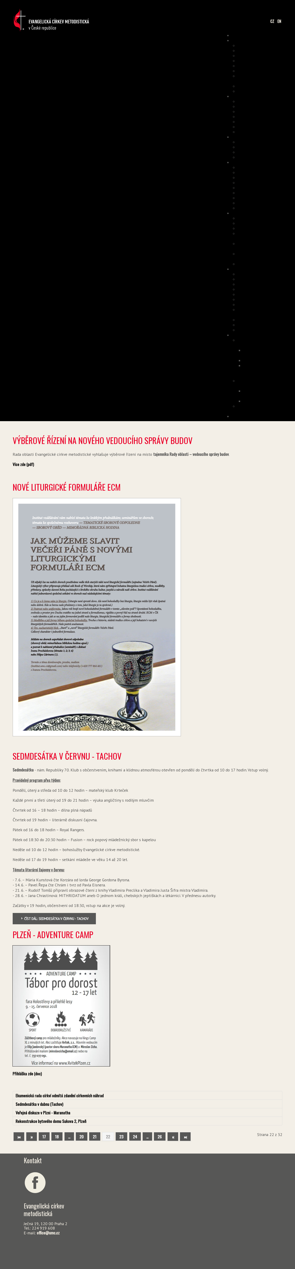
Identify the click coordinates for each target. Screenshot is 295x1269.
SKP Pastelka (267, 320)
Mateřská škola (266, 264)
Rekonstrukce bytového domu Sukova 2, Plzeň (51, 1121)
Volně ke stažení (265, 142)
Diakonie (271, 274)
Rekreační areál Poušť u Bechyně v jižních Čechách (258, 342)
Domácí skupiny (266, 127)
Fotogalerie (274, 360)
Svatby (272, 198)
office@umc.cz (48, 1233)
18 (57, 1136)
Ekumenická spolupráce (260, 86)
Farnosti (271, 106)
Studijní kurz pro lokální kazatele (259, 245)
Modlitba (271, 177)
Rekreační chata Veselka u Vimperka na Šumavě (259, 383)
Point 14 (271, 284)
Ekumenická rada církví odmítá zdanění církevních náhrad (60, 1095)
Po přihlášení (268, 147)
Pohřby (272, 203)
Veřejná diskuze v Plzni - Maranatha (43, 1112)
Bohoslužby (269, 167)
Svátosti (271, 172)
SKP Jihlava (269, 299)
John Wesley (268, 157)
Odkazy (272, 91)
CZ (272, 21)
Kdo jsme (271, 45)
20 (82, 1136)
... (69, 1136)
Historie (271, 60)
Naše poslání (268, 50)
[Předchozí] (31, 1136)
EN (279, 21)
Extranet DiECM (266, 279)
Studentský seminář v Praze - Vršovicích (261, 408)
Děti (274, 116)
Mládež (272, 121)
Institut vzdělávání (263, 218)
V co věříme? (268, 71)
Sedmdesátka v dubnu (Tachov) (39, 1104)
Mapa (274, 111)
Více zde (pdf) (23, 464)
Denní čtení (269, 187)
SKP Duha (270, 294)
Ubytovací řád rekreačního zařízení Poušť (267, 370)
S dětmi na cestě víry (261, 228)
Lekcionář (270, 193)
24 (135, 1136)
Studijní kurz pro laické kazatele (260, 235)
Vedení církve (267, 101)
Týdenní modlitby (265, 182)
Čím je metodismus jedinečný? (263, 78)
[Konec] (185, 1136)
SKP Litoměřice (266, 304)
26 (160, 1136)
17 (44, 1136)
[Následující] (172, 1136)
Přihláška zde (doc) (27, 1073)
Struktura (270, 55)
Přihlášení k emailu (263, 152)
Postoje (272, 66)
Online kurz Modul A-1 (261, 223)
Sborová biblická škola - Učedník (259, 256)
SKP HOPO (270, 289)
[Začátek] (18, 1136)
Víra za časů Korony (263, 208)
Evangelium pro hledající (259, 132)
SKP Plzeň (270, 325)
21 (95, 1136)
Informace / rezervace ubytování (266, 352)
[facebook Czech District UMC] (35, 1182)
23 (121, 1136)
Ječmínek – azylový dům (259, 330)
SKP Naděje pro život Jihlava (262, 311)
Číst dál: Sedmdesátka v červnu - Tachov (55, 918)
